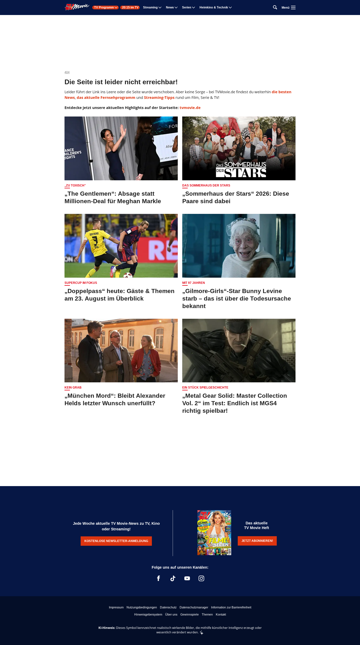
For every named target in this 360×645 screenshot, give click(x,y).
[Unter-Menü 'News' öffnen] (176, 7)
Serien (186, 7)
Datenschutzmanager (194, 607)
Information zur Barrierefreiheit (231, 607)
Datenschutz (168, 607)
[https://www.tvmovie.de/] (77, 7)
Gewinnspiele (189, 614)
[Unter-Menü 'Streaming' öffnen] (159, 7)
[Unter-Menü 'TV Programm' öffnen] (116, 7)
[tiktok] (172, 578)
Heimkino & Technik (214, 7)
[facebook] (158, 578)
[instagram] (201, 578)
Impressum (116, 607)
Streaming (150, 7)
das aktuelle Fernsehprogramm (105, 97)
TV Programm (104, 7)
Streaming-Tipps (159, 97)
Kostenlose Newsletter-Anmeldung (116, 541)
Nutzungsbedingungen (142, 607)
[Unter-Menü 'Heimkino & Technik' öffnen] (230, 7)
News (170, 7)
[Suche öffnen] (275, 7)
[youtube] (187, 578)
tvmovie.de (190, 107)
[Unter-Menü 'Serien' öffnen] (193, 7)
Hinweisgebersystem (148, 614)
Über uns (171, 614)
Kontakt (221, 614)
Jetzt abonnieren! (257, 540)
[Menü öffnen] (293, 7)
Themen (207, 614)
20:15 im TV (130, 7)
